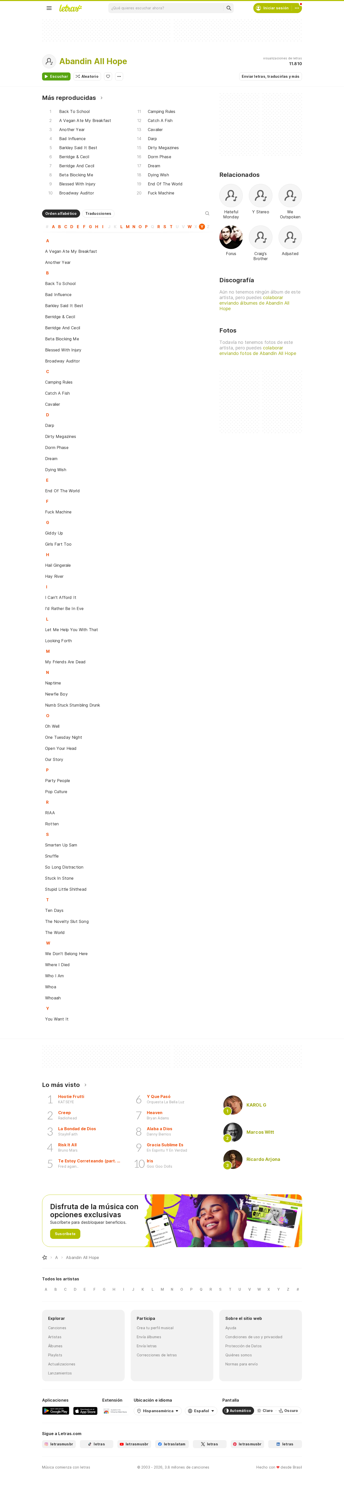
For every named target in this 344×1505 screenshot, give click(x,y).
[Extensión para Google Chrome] (115, 1411)
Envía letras (147, 1346)
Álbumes (55, 1346)
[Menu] (49, 8)
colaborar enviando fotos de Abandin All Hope (257, 350)
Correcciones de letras (157, 1355)
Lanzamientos (60, 1373)
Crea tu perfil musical (155, 1328)
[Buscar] (229, 8)
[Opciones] (119, 76)
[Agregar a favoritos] (108, 76)
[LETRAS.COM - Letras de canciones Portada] (70, 8)
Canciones (57, 1328)
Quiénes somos (238, 1355)
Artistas (54, 1337)
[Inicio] (44, 1257)
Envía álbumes (149, 1337)
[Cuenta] (297, 8)
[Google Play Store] (55, 1411)
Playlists (55, 1355)
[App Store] (85, 1411)
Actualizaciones (61, 1364)
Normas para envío (241, 1364)
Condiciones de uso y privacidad (253, 1337)
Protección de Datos (243, 1346)
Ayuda (230, 1328)
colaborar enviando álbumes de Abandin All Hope (254, 303)
